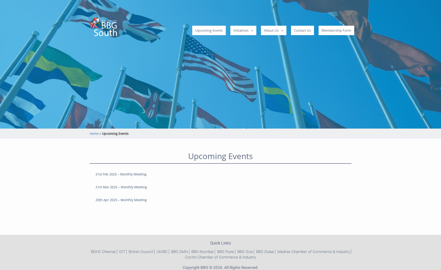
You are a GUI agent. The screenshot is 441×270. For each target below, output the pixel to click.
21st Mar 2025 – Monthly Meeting (121, 187)
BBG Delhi (179, 251)
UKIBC (162, 251)
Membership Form (336, 30)
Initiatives (241, 30)
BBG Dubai (265, 251)
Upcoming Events (209, 30)
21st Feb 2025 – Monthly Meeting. (121, 174)
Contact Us (302, 30)
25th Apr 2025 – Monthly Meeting (121, 200)
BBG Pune (225, 251)
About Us (271, 30)
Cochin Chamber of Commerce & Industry (220, 257)
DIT (122, 251)
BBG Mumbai (202, 251)
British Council (141, 251)
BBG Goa (245, 251)
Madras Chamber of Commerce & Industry (313, 251)
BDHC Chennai (103, 251)
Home (94, 133)
